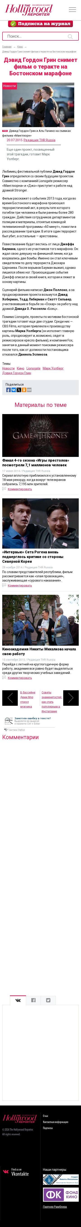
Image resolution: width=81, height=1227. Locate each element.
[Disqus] (40, 801)
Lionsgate (33, 368)
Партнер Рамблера (55, 1206)
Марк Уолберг (53, 368)
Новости (8, 368)
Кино (20, 368)
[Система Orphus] (29, 731)
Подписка (48, 1128)
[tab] (18, 1000)
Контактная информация (55, 1122)
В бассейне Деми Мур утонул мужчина (27, 698)
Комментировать (20, 489)
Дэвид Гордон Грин (16, 373)
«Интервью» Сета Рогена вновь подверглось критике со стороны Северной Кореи (32, 557)
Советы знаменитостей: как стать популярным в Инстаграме (52, 698)
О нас (45, 1116)
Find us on (20, 1172)
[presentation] (18, 1000)
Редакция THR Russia (39, 140)
